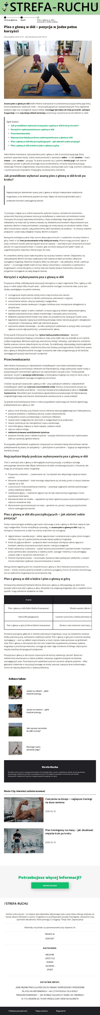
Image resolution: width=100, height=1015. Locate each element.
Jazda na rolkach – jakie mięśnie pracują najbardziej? (37, 692)
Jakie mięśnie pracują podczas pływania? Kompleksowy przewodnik (50, 987)
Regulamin (61, 1010)
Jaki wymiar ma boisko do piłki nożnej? (36, 729)
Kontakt (50, 938)
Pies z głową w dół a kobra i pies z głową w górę (35, 145)
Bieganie (50, 954)
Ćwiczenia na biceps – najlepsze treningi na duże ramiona (68, 800)
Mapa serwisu (42, 1010)
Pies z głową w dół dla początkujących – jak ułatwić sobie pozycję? (45, 141)
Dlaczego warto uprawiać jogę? (33, 748)
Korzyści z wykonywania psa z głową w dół (32, 129)
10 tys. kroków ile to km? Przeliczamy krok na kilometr (50, 998)
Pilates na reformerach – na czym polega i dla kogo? (50, 991)
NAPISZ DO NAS (50, 885)
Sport (23, 19)
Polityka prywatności (18, 1010)
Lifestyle (50, 958)
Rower (50, 962)
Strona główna (10, 19)
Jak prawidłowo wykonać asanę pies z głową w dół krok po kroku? (45, 125)
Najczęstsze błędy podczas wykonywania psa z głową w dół (42, 137)
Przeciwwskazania (20, 133)
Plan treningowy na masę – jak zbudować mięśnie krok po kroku (69, 831)
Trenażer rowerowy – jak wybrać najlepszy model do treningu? (50, 994)
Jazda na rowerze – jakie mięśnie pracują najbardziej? (37, 711)
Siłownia (50, 965)
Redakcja (50, 934)
